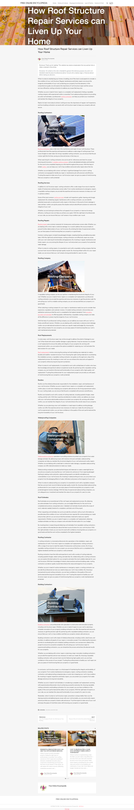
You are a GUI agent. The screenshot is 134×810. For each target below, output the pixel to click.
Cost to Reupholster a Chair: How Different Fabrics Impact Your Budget (80, 751)
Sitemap (67, 809)
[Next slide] (95, 728)
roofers (44, 167)
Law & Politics (89, 3)
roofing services (59, 197)
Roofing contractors (44, 149)
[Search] (107, 3)
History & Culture (63, 3)
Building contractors (44, 625)
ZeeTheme (81, 806)
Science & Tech (99, 3)
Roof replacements (43, 352)
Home (54, 3)
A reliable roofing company (60, 162)
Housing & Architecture (76, 3)
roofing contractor (66, 97)
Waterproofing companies (45, 456)
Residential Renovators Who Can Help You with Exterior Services (51, 750)
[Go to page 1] (65, 778)
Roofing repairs (42, 224)
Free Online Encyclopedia (48, 58)
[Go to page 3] (68, 778)
